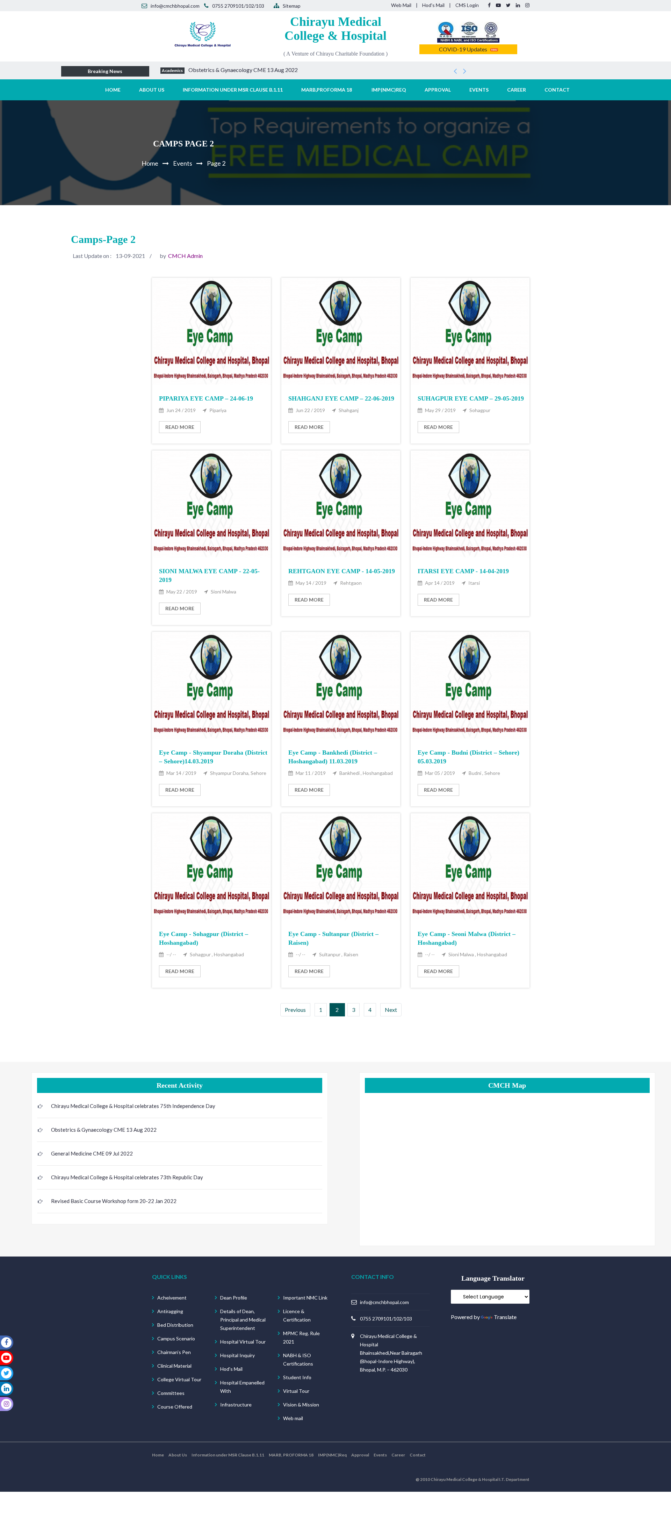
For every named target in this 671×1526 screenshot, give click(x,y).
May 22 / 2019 (181, 592)
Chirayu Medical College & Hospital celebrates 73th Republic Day (125, 1177)
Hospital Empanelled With (242, 1387)
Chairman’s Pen (174, 1352)
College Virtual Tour (179, 1379)
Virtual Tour (296, 1391)
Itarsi (474, 583)
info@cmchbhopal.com (384, 1302)
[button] (455, 71)
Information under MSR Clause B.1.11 (233, 90)
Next (391, 1009)
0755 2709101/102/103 (386, 1318)
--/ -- (171, 954)
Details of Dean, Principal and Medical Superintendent (243, 1319)
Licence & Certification (297, 1315)
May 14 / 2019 (311, 583)
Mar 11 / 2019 (311, 773)
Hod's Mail (433, 5)
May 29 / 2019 (440, 410)
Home (113, 90)
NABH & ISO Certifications (298, 1359)
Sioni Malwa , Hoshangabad (477, 954)
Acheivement (172, 1298)
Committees (171, 1393)
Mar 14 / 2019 (181, 773)
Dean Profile (233, 1298)
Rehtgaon (351, 583)
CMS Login (467, 5)
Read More (179, 427)
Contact (557, 90)
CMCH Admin (185, 255)
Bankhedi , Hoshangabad (366, 773)
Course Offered (174, 1407)
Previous (295, 1009)
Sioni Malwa (223, 592)
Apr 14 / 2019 (440, 583)
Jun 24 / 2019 (181, 410)
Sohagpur (479, 410)
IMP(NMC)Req (388, 90)
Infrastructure (236, 1405)
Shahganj (349, 410)
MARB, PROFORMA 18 (291, 1454)
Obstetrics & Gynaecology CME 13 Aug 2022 (243, 69)
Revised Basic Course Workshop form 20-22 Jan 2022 (111, 1201)
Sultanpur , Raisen (338, 954)
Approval (438, 90)
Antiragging (170, 1311)
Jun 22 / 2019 (310, 410)
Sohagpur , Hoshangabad (217, 954)
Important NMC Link (305, 1298)
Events (479, 90)
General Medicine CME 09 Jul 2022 (90, 1153)
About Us (151, 90)
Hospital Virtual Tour (243, 1342)
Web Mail (401, 5)
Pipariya (217, 410)
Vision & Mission (301, 1405)
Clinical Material (174, 1366)
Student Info (297, 1377)
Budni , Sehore (484, 773)
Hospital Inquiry (237, 1355)
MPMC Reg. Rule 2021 (301, 1337)
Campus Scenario (176, 1338)
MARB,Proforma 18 (326, 90)
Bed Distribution (175, 1325)
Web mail (293, 1418)
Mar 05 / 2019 (440, 773)
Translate (505, 1316)
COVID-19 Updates (464, 49)
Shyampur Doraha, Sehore (238, 773)
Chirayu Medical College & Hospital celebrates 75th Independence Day (131, 1106)
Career (516, 90)
